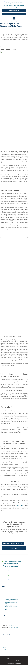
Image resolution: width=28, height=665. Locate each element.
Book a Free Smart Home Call (11, 606)
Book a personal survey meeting (13, 543)
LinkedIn (4, 649)
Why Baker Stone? (9, 605)
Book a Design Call (14, 13)
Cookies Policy (17, 660)
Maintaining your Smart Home (11, 602)
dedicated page (19, 505)
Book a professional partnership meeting (14, 547)
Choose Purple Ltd (17, 663)
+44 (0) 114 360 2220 (13, 627)
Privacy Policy (10, 660)
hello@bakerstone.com (7, 629)
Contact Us (7, 609)
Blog (6, 608)
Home (6, 597)
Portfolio (6, 603)
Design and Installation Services (11, 599)
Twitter (3, 645)
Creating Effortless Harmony (11, 600)
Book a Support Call (14, 10)
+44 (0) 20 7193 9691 (11, 625)
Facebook (4, 647)
